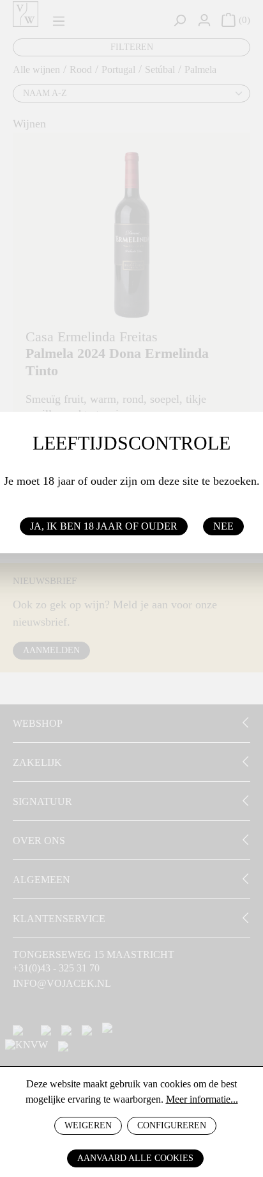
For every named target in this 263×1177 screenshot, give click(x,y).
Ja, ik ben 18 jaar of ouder (103, 526)
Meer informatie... (202, 1099)
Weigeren (88, 1125)
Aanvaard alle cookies (135, 1158)
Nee (223, 526)
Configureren (171, 1125)
